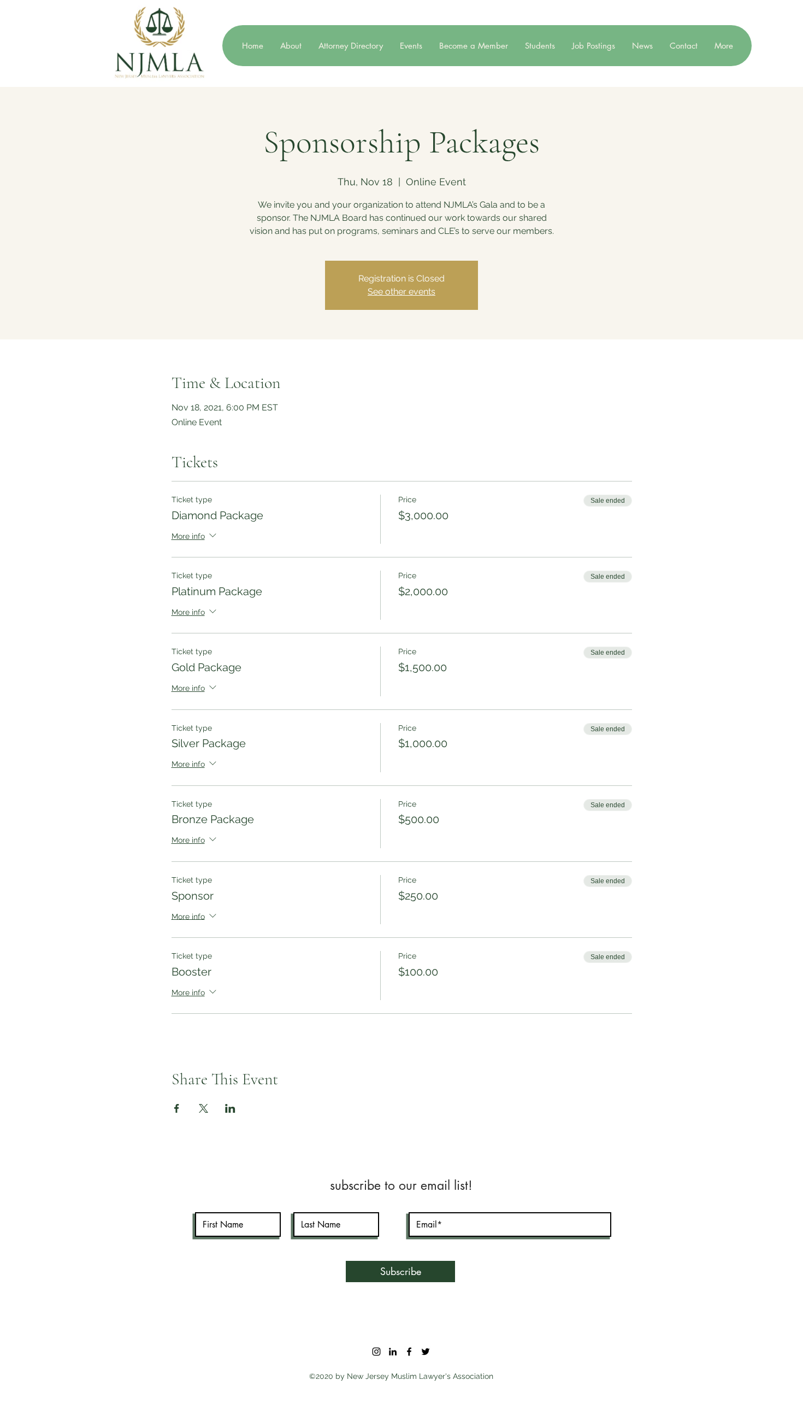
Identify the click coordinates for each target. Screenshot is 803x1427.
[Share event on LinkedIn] (230, 1108)
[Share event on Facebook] (177, 1108)
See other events (401, 291)
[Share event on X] (203, 1108)
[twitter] (425, 1351)
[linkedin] (392, 1351)
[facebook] (409, 1351)
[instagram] (376, 1351)
